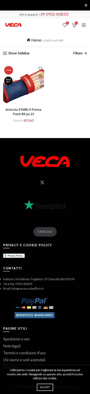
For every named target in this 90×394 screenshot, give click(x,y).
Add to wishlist (40, 68)
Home (36, 40)
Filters (78, 53)
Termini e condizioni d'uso (24, 353)
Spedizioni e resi (16, 339)
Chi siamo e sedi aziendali (24, 360)
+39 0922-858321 (54, 14)
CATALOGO (45, 232)
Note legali (12, 346)
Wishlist (67, 23)
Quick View (40, 76)
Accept (45, 387)
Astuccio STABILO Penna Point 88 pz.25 (23, 112)
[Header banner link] (41, 5)
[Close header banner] (86, 5)
